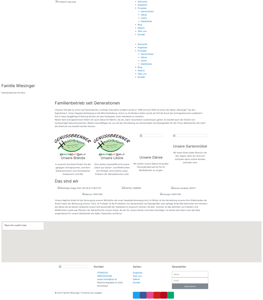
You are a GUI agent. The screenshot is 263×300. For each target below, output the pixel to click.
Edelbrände (146, 21)
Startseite (142, 1)
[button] (197, 41)
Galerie (141, 28)
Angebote (142, 5)
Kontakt (141, 34)
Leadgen (98, 293)
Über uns (142, 31)
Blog (140, 24)
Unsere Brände (73, 158)
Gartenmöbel (147, 11)
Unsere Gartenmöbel (190, 146)
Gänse (144, 14)
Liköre (144, 18)
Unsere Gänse (151, 157)
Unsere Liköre (112, 158)
